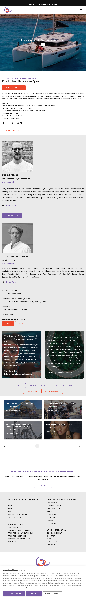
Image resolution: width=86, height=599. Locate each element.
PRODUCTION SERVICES (17, 536)
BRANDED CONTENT (54, 505)
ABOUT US (12, 542)
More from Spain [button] (13, 130)
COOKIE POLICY (53, 544)
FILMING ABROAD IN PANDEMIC (20, 530)
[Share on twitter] (6, 123)
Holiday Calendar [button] (64, 386)
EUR (9, 503)
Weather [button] (17, 386)
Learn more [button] (43, 486)
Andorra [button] (23, 324)
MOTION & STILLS (53, 508)
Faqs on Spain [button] (12, 216)
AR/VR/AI (50, 520)
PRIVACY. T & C (53, 542)
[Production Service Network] (8, 10)
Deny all (34, 594)
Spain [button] (8, 324)
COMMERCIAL (52, 503)
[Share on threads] (9, 123)
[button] (81, 10)
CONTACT (51, 536)
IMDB (25, 256)
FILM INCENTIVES (14, 527)
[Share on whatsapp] (18, 123)
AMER (10, 508)
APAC (10, 505)
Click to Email (8, 182)
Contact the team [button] (14, 88)
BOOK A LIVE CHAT (54, 533)
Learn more (30, 588)
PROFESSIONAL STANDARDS (19, 539)
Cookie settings (52, 594)
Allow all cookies (14, 594)
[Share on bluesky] (21, 123)
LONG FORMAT (53, 514)
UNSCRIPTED (52, 517)
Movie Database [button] (52, 391)
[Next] (79, 447)
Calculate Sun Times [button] (38, 386)
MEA (9, 511)
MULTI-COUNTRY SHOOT (18, 514)
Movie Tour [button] (32, 391)
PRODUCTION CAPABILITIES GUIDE (21, 533)
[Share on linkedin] (15, 123)
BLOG (49, 539)
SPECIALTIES (51, 523)
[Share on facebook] (3, 123)
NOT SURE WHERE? (15, 517)
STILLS (49, 511)
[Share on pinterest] (12, 123)
